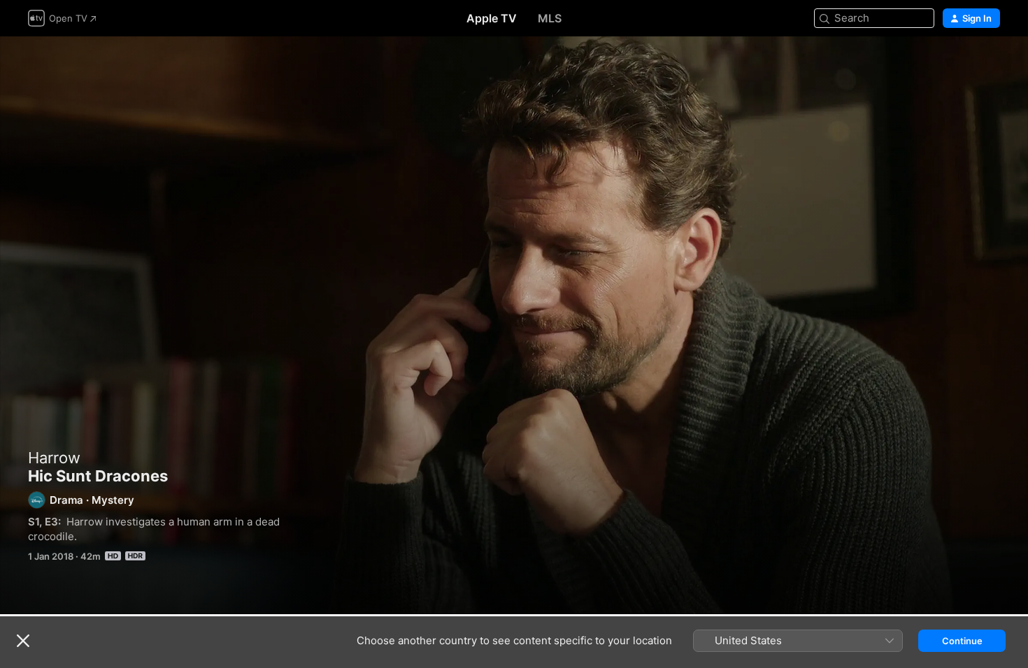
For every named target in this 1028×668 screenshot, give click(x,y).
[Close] (23, 640)
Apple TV (491, 18)
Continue (962, 640)
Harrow (54, 458)
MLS (550, 18)
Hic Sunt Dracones (514, 325)
